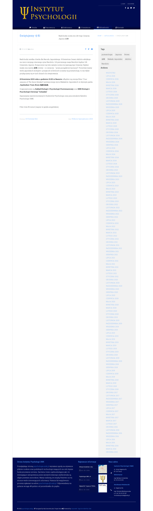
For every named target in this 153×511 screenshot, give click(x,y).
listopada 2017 (112, 395)
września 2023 (112, 179)
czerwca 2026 (112, 79)
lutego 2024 (111, 164)
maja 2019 (110, 339)
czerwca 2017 (112, 411)
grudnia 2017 (112, 392)
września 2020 (112, 289)
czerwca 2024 (112, 151)
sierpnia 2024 (112, 145)
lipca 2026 (110, 76)
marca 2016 (111, 449)
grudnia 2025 (112, 98)
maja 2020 (110, 301)
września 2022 (112, 214)
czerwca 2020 (112, 298)
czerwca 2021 (112, 261)
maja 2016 (110, 442)
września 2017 (112, 402)
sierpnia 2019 (112, 330)
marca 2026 (111, 88)
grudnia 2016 (112, 427)
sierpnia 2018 (112, 367)
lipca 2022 (110, 220)
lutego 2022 (111, 236)
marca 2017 (111, 420)
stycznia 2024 (112, 167)
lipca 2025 (110, 110)
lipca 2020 (110, 295)
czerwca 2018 (112, 373)
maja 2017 (110, 414)
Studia (34, 27)
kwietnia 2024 (112, 157)
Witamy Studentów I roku (86, 467)
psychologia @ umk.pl (48, 483)
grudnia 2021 (112, 242)
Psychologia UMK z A (85, 476)
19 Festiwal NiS (31, 119)
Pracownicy (50, 27)
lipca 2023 (110, 182)
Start (100, 36)
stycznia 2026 (112, 95)
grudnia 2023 (112, 170)
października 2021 (114, 248)
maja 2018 (110, 377)
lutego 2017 (111, 424)
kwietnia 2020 (112, 305)
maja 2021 (110, 264)
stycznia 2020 (112, 314)
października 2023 (114, 176)
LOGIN (123, 4)
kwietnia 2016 (112, 446)
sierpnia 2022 (112, 217)
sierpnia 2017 (112, 405)
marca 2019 (111, 345)
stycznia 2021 (112, 276)
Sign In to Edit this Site (84, 509)
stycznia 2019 (112, 352)
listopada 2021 (112, 245)
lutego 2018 (111, 386)
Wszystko (110, 73)
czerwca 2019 (112, 336)
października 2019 (114, 323)
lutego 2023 (111, 198)
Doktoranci (67, 27)
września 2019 (112, 326)
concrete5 (74, 509)
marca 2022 (111, 232)
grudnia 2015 (112, 452)
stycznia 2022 (112, 239)
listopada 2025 (112, 101)
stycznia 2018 (112, 389)
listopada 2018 (112, 358)
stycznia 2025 (112, 129)
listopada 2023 (112, 173)
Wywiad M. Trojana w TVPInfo (87, 486)
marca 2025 (111, 123)
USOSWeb (130, 4)
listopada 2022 (112, 207)
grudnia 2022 (112, 204)
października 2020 (114, 286)
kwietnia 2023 (112, 192)
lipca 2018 (110, 370)
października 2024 (114, 138)
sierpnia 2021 (112, 254)
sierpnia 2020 (112, 292)
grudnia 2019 (112, 317)
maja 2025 (110, 117)
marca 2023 (111, 195)
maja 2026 (110, 82)
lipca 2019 (110, 333)
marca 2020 (111, 308)
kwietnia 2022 (112, 229)
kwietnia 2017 (112, 417)
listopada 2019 (112, 320)
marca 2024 (111, 160)
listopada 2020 (112, 283)
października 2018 (114, 361)
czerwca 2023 (112, 185)
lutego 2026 (111, 91)
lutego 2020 (111, 311)
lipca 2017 (110, 408)
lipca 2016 (110, 439)
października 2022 (114, 211)
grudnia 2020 (112, 279)
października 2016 (114, 433)
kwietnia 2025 (112, 120)
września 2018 (112, 364)
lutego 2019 (111, 348)
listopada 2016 (112, 430)
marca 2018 (111, 383)
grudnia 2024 (112, 132)
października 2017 (114, 399)
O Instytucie (85, 27)
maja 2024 (110, 154)
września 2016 (112, 436)
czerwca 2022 (112, 223)
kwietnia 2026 (112, 85)
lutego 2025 (111, 126)
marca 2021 (111, 270)
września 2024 (112, 142)
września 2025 (112, 107)
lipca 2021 (110, 258)
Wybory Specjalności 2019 (82, 119)
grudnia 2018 (112, 355)
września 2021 (112, 251)
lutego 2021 (111, 273)
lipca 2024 (110, 148)
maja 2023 (110, 189)
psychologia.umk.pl (41, 466)
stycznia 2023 (112, 201)
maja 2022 (110, 226)
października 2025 (114, 104)
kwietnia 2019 (112, 342)
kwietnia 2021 (112, 267)
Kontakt (120, 27)
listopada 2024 (112, 135)
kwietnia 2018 (112, 380)
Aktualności (104, 27)
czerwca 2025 (112, 113)
